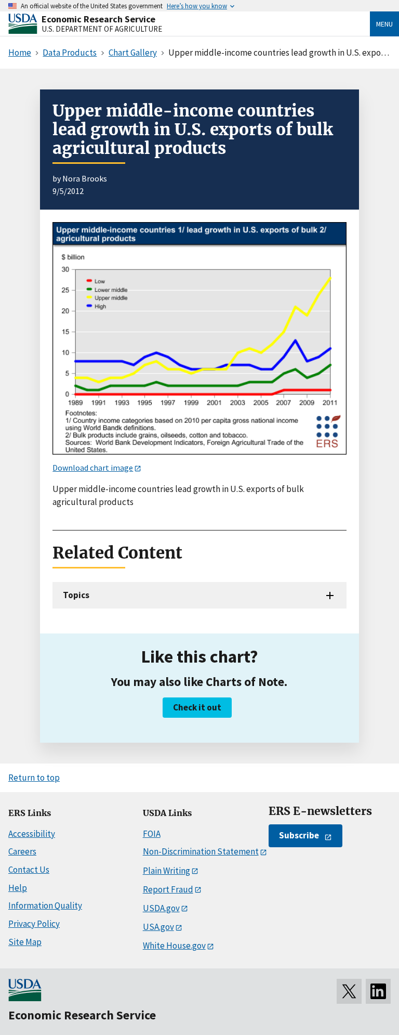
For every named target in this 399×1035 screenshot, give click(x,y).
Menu (384, 24)
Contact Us (28, 869)
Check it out (197, 707)
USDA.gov (161, 908)
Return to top (34, 777)
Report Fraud (168, 889)
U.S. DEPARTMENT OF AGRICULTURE (102, 28)
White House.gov (174, 945)
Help (17, 888)
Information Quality (45, 905)
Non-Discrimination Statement (201, 851)
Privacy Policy (34, 923)
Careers (22, 851)
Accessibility (31, 833)
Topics (76, 595)
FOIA (152, 833)
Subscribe (299, 835)
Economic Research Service (98, 19)
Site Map (25, 942)
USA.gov (158, 927)
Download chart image (92, 467)
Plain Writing (166, 870)
